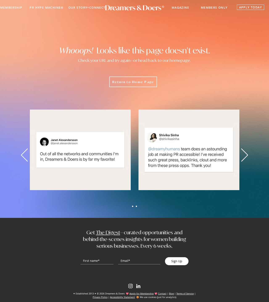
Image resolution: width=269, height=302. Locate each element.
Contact (162, 293)
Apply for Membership (141, 293)
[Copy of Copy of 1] (136, 206)
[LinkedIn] (138, 286)
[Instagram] (130, 286)
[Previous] (24, 155)
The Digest (108, 232)
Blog (171, 293)
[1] (132, 206)
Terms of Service (185, 293)
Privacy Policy (100, 297)
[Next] (244, 155)
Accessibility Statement (122, 297)
